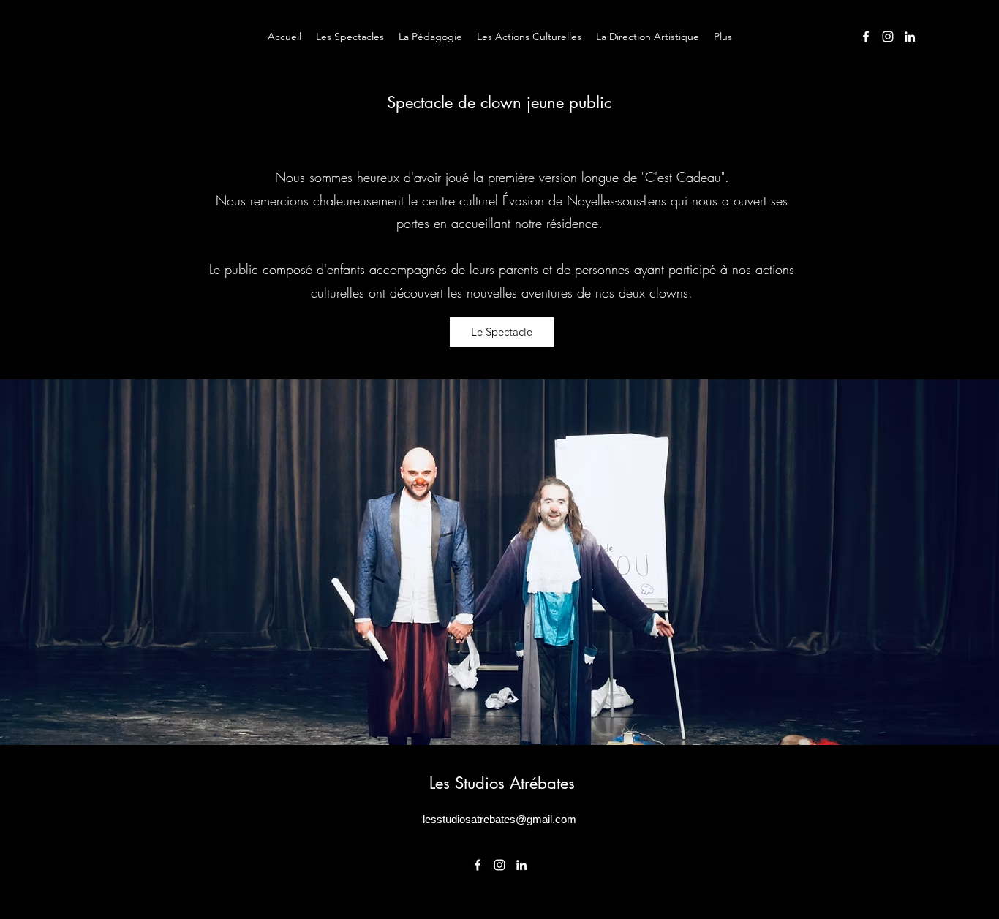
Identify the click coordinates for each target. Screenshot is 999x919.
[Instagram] (888, 36)
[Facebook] (866, 36)
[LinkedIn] (909, 36)
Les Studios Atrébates (502, 783)
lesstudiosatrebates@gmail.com (499, 819)
